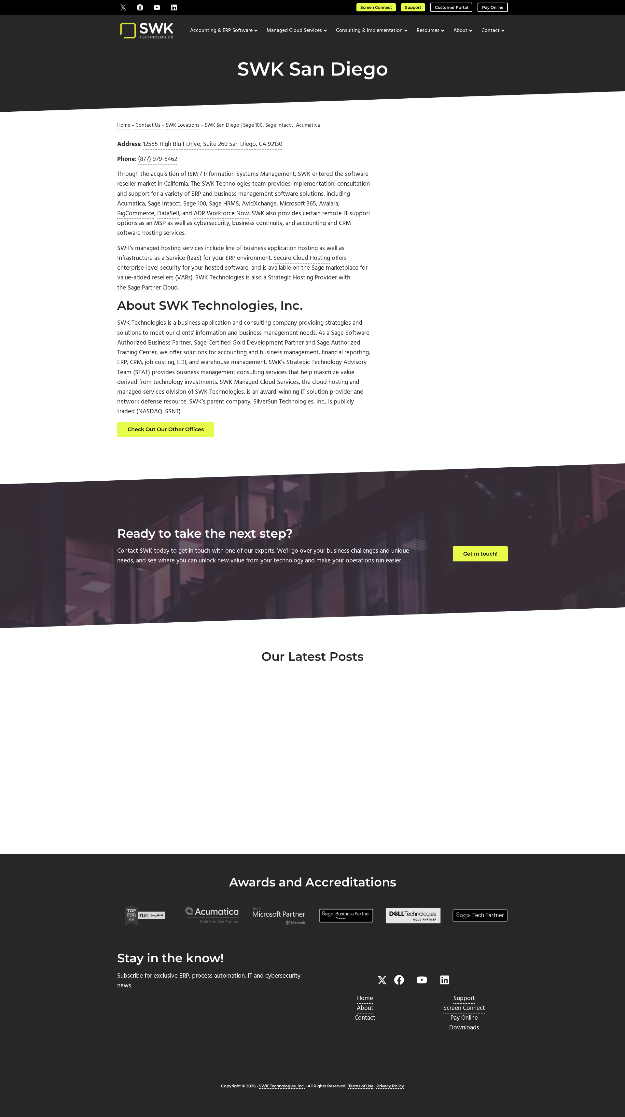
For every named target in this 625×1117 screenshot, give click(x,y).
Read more (147, 831)
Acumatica (131, 204)
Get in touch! (480, 554)
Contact (364, 1018)
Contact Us (147, 125)
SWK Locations (183, 125)
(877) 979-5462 (157, 159)
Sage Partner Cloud (153, 288)
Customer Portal (451, 7)
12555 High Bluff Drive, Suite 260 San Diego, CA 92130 (212, 144)
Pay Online (492, 7)
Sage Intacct (164, 204)
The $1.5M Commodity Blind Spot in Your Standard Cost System (435, 802)
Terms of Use (360, 1085)
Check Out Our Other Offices (166, 429)
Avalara (328, 204)
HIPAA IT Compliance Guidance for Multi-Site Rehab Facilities (304, 802)
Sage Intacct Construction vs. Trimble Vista (177, 797)
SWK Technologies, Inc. (282, 1085)
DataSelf (168, 214)
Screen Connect (376, 7)
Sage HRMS (224, 204)
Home (123, 125)
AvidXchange (259, 204)
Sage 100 (194, 204)
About (365, 1008)
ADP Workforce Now (221, 214)
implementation (313, 184)
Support (413, 7)
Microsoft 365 (298, 204)
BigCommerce (135, 214)
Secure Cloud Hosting (301, 258)
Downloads (464, 1028)
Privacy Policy (390, 1085)
